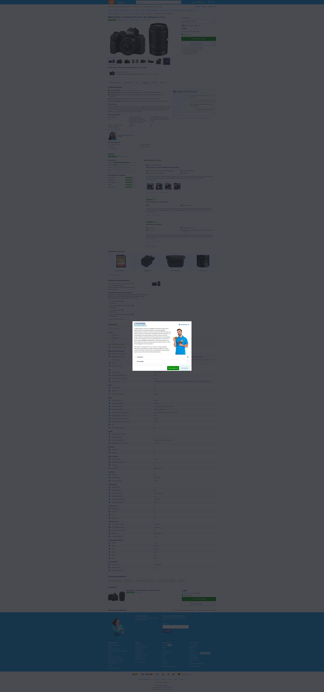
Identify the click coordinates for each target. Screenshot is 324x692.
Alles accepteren (173, 368)
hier (144, 347)
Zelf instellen (184, 368)
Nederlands (184, 324)
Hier (135, 352)
